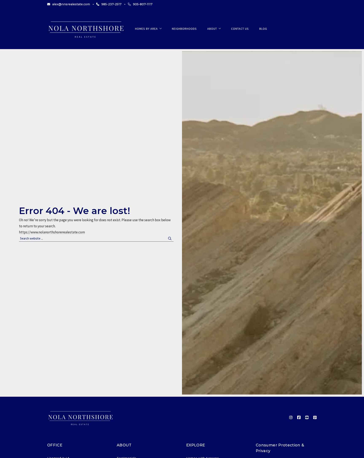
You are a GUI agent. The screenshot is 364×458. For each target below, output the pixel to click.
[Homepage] (85, 29)
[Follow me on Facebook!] (299, 417)
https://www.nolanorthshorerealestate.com (52, 232)
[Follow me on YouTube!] (307, 417)
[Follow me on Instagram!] (291, 417)
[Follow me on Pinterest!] (315, 417)
